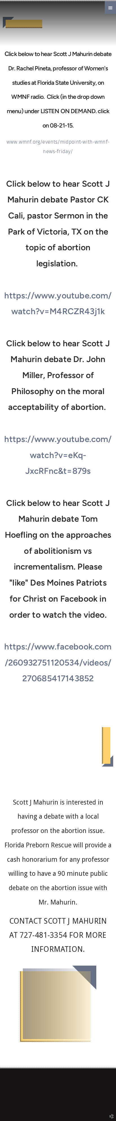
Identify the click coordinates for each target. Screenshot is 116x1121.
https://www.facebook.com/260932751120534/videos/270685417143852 (57, 662)
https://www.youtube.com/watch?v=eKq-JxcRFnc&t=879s (57, 455)
